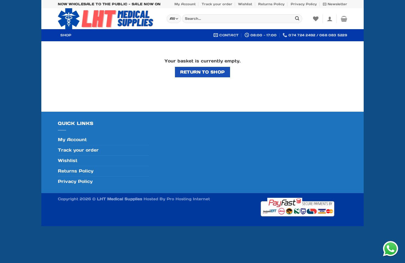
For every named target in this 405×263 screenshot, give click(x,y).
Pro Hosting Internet (188, 198)
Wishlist (245, 4)
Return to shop (202, 72)
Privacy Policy (304, 4)
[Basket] (344, 19)
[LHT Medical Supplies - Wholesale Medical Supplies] (108, 18)
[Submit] (297, 18)
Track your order (217, 4)
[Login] (330, 19)
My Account (185, 4)
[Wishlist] (315, 19)
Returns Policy (271, 4)
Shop (65, 35)
